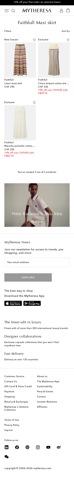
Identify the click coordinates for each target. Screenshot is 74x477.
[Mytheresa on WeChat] (6, 457)
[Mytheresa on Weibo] (59, 447)
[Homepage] (37, 10)
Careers (41, 397)
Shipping (9, 397)
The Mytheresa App (48, 382)
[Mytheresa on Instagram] (38, 447)
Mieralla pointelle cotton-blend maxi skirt (27, 146)
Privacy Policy (11, 425)
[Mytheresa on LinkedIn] (6, 447)
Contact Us (10, 382)
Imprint (8, 430)
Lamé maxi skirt (13, 83)
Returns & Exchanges (16, 402)
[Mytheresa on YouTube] (48, 447)
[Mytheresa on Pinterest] (27, 447)
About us (42, 376)
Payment (9, 392)
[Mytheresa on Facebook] (17, 447)
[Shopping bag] (68, 10)
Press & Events (45, 392)
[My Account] (61, 10)
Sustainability (44, 386)
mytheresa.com (42, 468)
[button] (34, 40)
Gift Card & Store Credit (18, 386)
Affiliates (42, 407)
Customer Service (14, 376)
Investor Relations (47, 402)
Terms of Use (11, 420)
